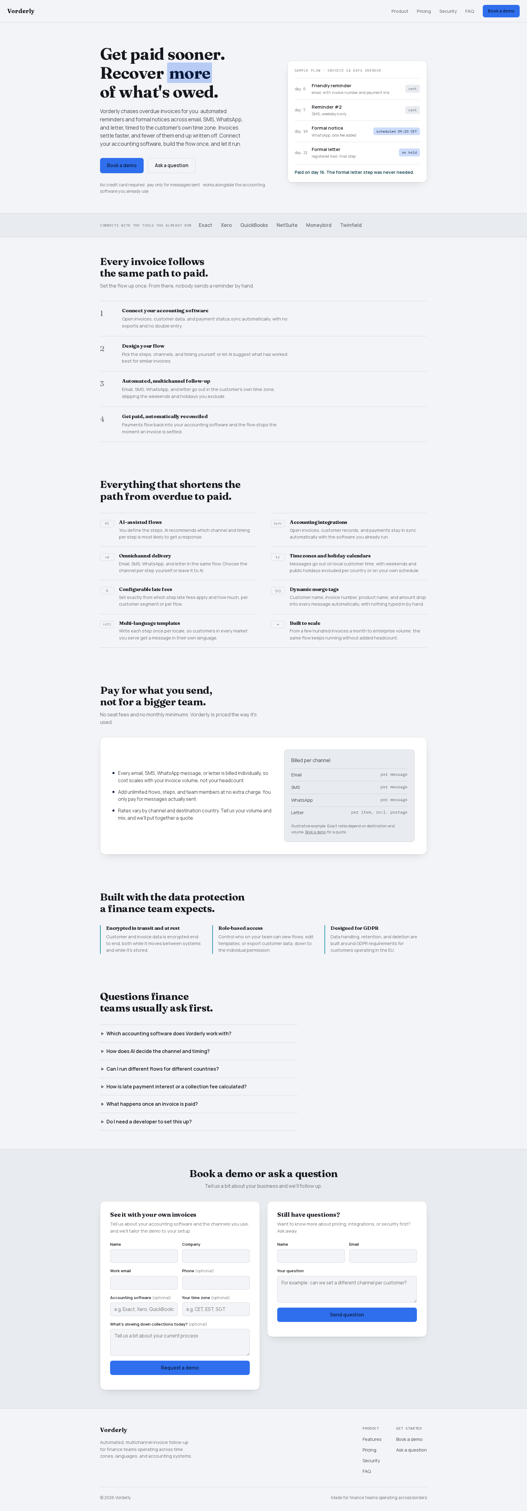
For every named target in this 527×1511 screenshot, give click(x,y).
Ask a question (171, 165)
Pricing (424, 11)
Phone (198, 1270)
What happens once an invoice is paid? (152, 1104)
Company (191, 1244)
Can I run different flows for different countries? (162, 1068)
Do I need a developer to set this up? (149, 1121)
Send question (347, 1315)
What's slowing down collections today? (158, 1324)
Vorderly (20, 11)
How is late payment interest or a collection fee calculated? (176, 1086)
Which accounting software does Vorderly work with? (168, 1033)
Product (400, 11)
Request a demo (180, 1368)
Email (354, 1244)
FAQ (469, 11)
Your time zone (206, 1297)
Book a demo (501, 11)
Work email (120, 1270)
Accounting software (140, 1297)
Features (372, 1439)
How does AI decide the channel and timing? (158, 1051)
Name (115, 1244)
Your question (290, 1270)
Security (448, 11)
